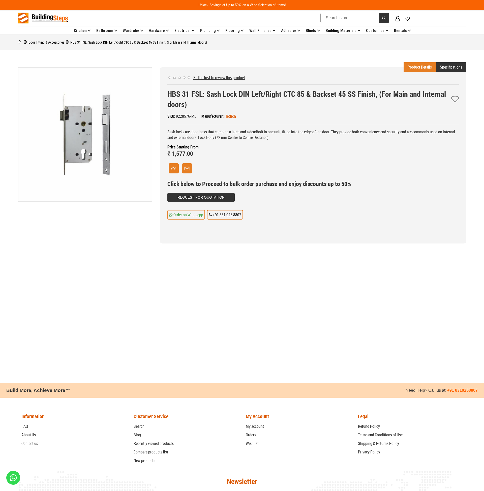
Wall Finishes (260, 30)
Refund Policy (369, 426)
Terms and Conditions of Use (380, 435)
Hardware (157, 30)
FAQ (24, 426)
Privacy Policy (369, 452)
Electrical (182, 30)
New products (144, 460)
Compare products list (151, 452)
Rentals (400, 30)
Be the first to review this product (219, 77)
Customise (375, 30)
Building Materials (341, 30)
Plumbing (208, 30)
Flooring (232, 30)
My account (255, 426)
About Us (28, 435)
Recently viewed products (154, 443)
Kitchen (80, 30)
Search (139, 426)
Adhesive (288, 30)
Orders (251, 435)
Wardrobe (131, 30)
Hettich (230, 116)
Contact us (29, 443)
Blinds (311, 30)
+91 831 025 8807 (226, 215)
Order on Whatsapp (188, 215)
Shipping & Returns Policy (378, 443)
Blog (137, 435)
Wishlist (252, 443)
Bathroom (104, 30)
